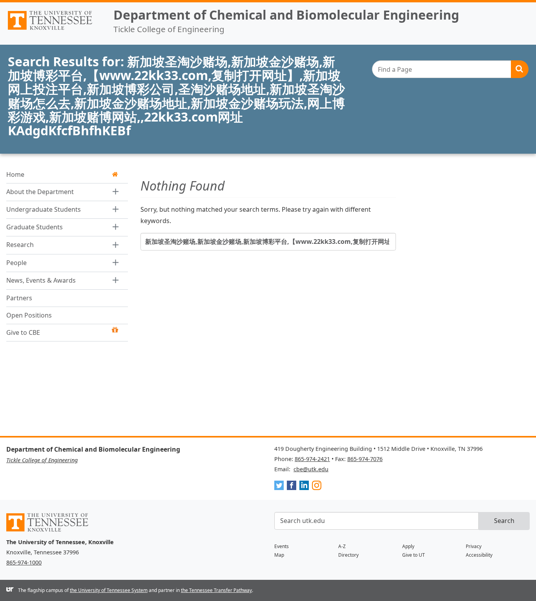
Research (20, 245)
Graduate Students (34, 227)
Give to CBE (23, 333)
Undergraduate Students (43, 209)
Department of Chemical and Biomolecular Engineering (286, 14)
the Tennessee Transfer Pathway (216, 590)
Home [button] (15, 174)
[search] (450, 69)
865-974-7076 (365, 459)
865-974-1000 (24, 562)
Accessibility (479, 555)
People (16, 262)
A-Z (342, 546)
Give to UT (413, 555)
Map (279, 555)
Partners (19, 298)
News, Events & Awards (41, 280)
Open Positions (29, 315)
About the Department (40, 191)
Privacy (473, 546)
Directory (348, 555)
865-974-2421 (312, 459)
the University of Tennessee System (109, 590)
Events (281, 546)
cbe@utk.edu (311, 469)
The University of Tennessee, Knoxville (53, 30)
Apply (408, 546)
